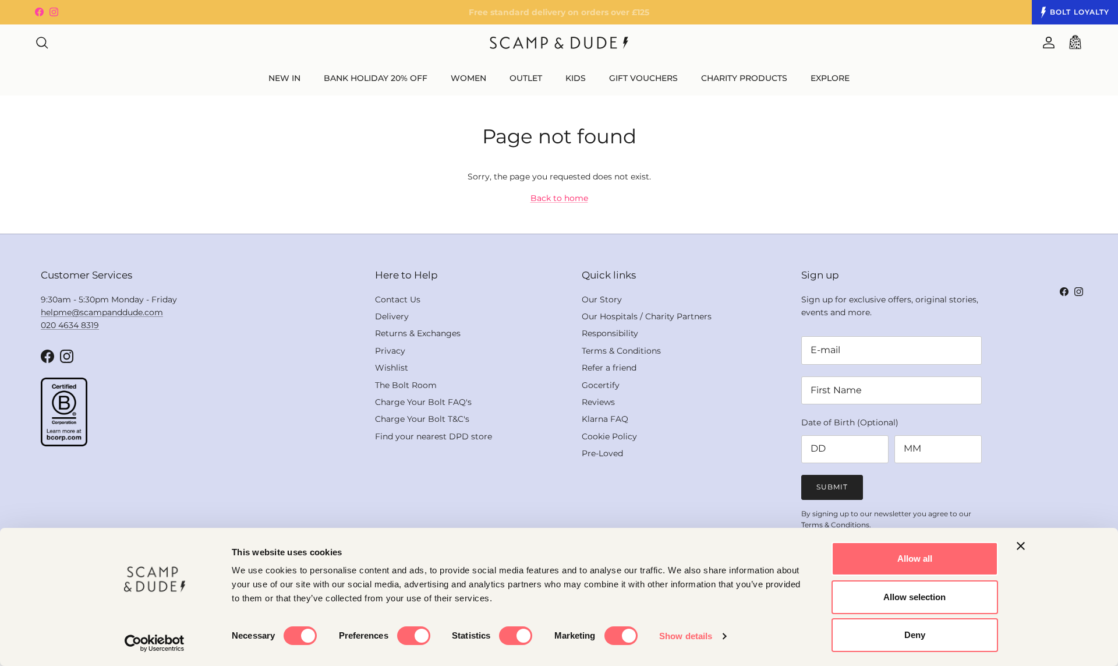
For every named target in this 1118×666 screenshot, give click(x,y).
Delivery (392, 316)
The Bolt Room (406, 385)
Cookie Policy (609, 436)
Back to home (559, 198)
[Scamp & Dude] (559, 43)
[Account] (1046, 43)
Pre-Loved (602, 453)
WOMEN (468, 78)
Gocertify (601, 385)
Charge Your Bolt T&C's (422, 419)
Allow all (914, 558)
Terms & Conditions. (836, 524)
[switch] (413, 635)
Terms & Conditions (621, 351)
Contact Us (397, 299)
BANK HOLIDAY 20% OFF (375, 78)
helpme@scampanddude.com (102, 312)
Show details (685, 636)
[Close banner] (1021, 546)
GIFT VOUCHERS (643, 78)
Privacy (390, 351)
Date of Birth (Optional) (849, 422)
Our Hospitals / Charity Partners (647, 316)
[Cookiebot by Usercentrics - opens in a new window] (155, 643)
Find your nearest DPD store (433, 436)
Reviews (598, 402)
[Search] (42, 43)
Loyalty (1079, 12)
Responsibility (610, 333)
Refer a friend (609, 367)
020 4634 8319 (70, 325)
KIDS (575, 78)
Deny (914, 635)
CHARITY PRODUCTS (744, 78)
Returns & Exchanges (418, 333)
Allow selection (914, 597)
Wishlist (391, 367)
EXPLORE (830, 78)
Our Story (602, 299)
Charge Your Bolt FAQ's (423, 402)
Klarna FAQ (605, 419)
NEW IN (284, 78)
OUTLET (526, 78)
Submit (832, 486)
